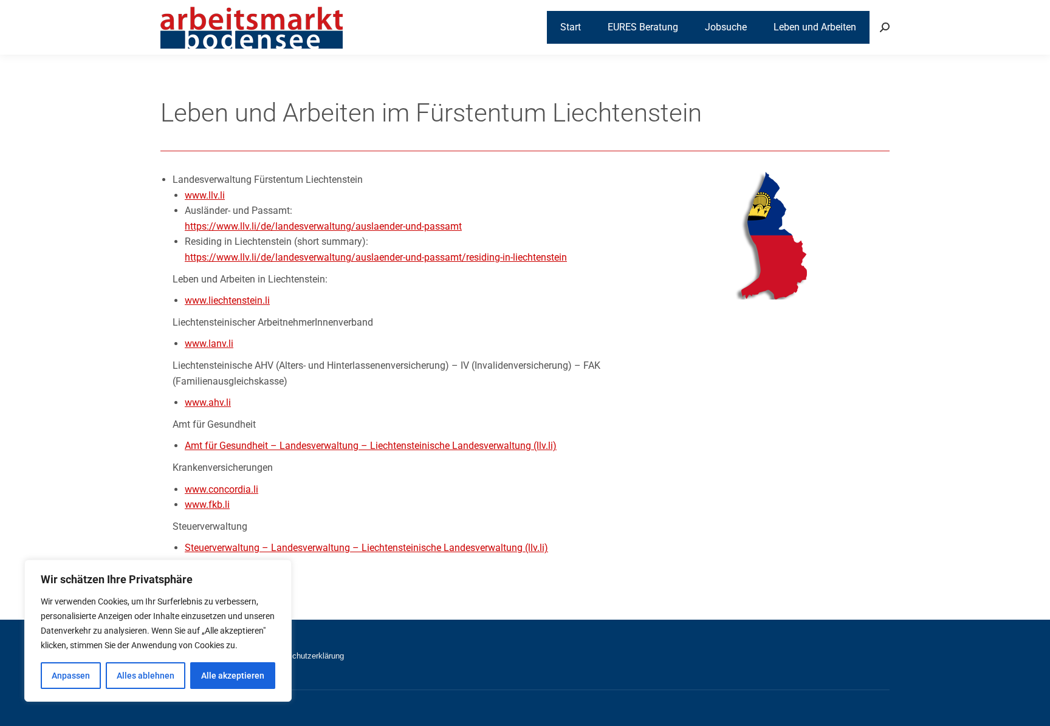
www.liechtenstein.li (227, 300)
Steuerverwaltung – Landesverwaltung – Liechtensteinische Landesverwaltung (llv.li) (366, 547)
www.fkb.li (207, 504)
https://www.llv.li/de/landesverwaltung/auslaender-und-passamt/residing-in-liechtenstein (376, 257)
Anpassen (71, 675)
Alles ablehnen (145, 675)
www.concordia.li (221, 489)
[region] (158, 631)
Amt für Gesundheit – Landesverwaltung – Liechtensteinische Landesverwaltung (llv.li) (371, 445)
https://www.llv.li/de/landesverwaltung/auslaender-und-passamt (323, 226)
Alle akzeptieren (232, 675)
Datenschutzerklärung (305, 655)
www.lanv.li (209, 343)
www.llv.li (205, 195)
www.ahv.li (208, 402)
